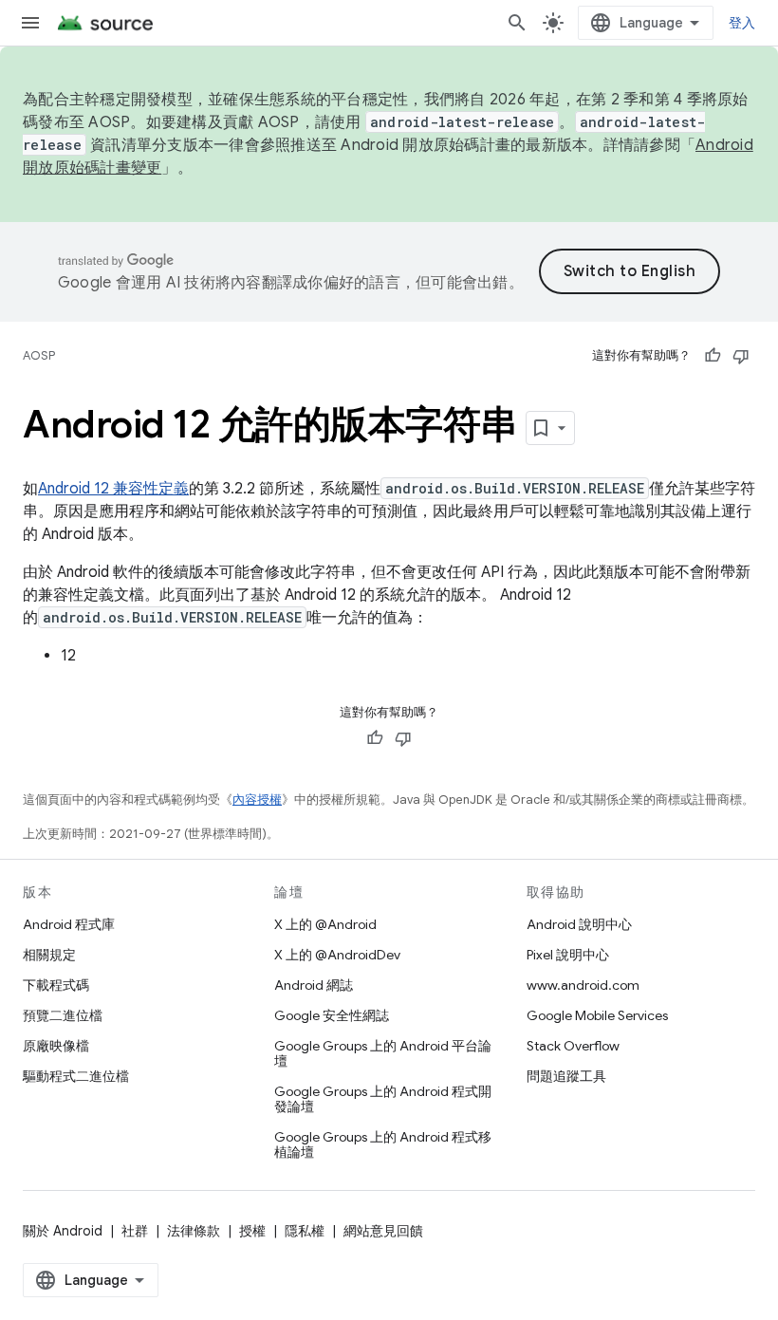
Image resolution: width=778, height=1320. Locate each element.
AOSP (39, 355)
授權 (252, 1230)
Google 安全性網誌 (331, 1015)
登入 (742, 22)
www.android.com (583, 985)
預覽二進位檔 (62, 1015)
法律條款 (193, 1230)
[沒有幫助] (741, 356)
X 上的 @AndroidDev (337, 954)
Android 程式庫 (69, 924)
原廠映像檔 (56, 1045)
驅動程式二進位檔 (76, 1076)
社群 (134, 1230)
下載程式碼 (56, 985)
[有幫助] (712, 356)
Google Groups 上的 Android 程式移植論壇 (382, 1144)
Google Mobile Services (597, 1015)
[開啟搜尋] (517, 22)
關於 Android (62, 1230)
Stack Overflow (573, 1045)
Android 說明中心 (579, 924)
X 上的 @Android (325, 924)
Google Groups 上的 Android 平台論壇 (382, 1053)
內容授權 (257, 799)
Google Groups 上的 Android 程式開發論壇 (382, 1099)
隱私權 (304, 1230)
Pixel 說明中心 (568, 954)
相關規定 (49, 954)
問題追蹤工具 (566, 1076)
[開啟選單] (30, 23)
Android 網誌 (313, 985)
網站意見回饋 (383, 1230)
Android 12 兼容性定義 (113, 488)
